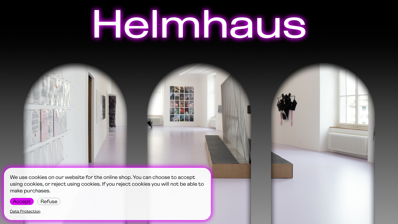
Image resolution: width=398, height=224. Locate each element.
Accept (22, 201)
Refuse (49, 201)
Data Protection (25, 211)
